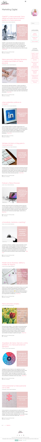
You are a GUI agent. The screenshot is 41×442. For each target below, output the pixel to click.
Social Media (11, 135)
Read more (5, 49)
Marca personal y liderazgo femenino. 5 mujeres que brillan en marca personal (14, 61)
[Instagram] (17, 435)
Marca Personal (5, 51)
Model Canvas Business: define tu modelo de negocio (13, 263)
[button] (25, 1)
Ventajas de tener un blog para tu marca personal (35, 77)
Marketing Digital (11, 51)
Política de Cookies (26, 437)
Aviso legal (13, 437)
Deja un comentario (6, 95)
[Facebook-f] (21, 435)
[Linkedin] (23, 435)
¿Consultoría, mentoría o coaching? (14, 222)
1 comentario (5, 215)
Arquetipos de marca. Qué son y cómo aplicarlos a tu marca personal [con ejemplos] (15, 344)
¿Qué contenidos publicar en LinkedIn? (35, 71)
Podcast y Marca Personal (11, 183)
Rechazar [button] (20, 440)
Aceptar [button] (16, 440)
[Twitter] (19, 435)
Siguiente (9, 425)
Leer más (24, 440)
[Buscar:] (35, 23)
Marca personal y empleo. (10, 304)
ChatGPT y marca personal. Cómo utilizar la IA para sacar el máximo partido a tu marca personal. (13, 18)
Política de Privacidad (19, 437)
